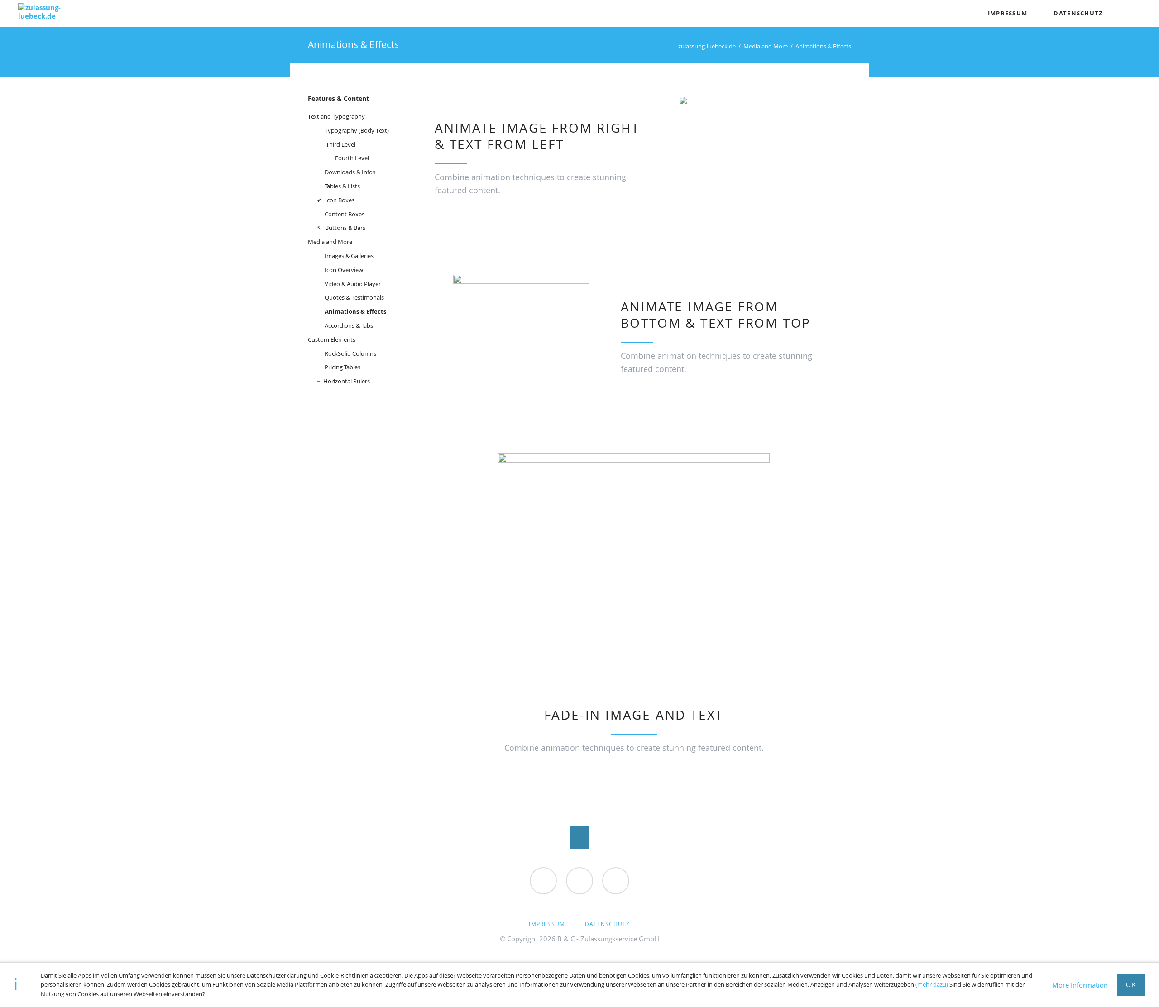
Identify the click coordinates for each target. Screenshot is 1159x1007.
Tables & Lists (342, 186)
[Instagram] (615, 880)
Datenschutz (607, 924)
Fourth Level (352, 158)
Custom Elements (331, 339)
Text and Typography (336, 116)
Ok (1131, 984)
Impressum (547, 924)
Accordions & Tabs (349, 325)
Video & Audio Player (353, 284)
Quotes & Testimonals (354, 297)
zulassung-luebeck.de (707, 46)
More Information (1080, 984)
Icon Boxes (339, 200)
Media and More (765, 46)
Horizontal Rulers (346, 381)
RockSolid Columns (350, 353)
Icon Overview (344, 270)
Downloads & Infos (350, 172)
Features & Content (338, 98)
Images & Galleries (349, 256)
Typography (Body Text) (357, 130)
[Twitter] (579, 880)
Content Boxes (344, 214)
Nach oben (579, 837)
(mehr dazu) (931, 984)
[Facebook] (543, 880)
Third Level (340, 144)
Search (1137, 13)
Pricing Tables (342, 367)
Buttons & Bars (345, 228)
